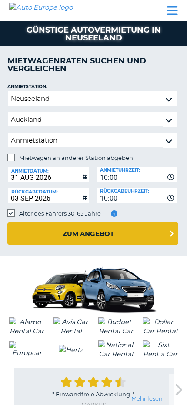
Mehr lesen (147, 398)
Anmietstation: (27, 87)
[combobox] (137, 174)
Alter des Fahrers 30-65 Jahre (60, 213)
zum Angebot (88, 233)
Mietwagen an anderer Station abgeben (76, 157)
